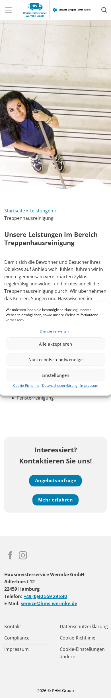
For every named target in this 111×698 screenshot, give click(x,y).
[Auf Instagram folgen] (23, 556)
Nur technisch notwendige (55, 359)
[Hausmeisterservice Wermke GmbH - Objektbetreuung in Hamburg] (57, 10)
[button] (8, 10)
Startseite (14, 211)
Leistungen (41, 211)
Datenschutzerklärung (59, 385)
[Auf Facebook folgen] (10, 556)
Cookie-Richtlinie (26, 385)
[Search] (104, 9)
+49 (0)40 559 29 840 (45, 596)
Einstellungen (55, 375)
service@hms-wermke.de (49, 603)
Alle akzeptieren (55, 344)
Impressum (89, 385)
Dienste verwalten (54, 331)
